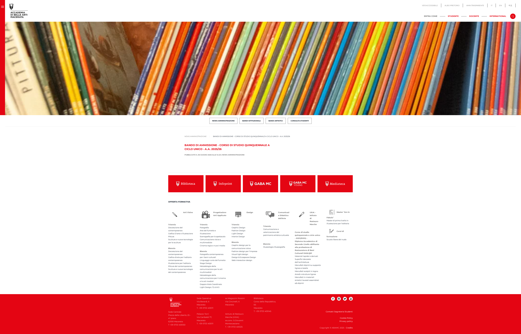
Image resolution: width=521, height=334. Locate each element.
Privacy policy (346, 321)
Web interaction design (242, 260)
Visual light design (240, 254)
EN (500, 5)
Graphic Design (238, 227)
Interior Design (238, 236)
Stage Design (206, 263)
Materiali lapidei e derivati (306, 256)
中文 (510, 5)
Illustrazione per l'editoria (179, 263)
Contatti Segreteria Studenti (339, 311)
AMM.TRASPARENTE (475, 5)
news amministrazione (233, 155)
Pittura (171, 236)
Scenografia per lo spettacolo (212, 236)
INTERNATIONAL (498, 16)
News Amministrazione (223, 121)
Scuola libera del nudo (336, 239)
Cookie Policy (346, 318)
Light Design (237, 233)
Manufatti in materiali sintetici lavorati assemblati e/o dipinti (307, 280)
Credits (349, 328)
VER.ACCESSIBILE (430, 5)
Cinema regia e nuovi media (212, 245)
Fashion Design (238, 230)
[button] (2, 11)
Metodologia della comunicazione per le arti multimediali (211, 269)
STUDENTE (453, 16)
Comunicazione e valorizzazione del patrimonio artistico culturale (276, 232)
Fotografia (204, 227)
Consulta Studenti (300, 121)
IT (491, 5)
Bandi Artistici (276, 121)
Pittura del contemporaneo (180, 266)
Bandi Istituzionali (251, 121)
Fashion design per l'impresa (244, 251)
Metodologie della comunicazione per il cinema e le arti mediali (213, 278)
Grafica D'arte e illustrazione (180, 233)
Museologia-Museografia (274, 247)
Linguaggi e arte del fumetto (212, 260)
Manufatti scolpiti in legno (306, 271)
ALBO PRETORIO (452, 5)
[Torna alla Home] (18, 11)
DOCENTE (474, 16)
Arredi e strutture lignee (305, 274)
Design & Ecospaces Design (244, 257)
